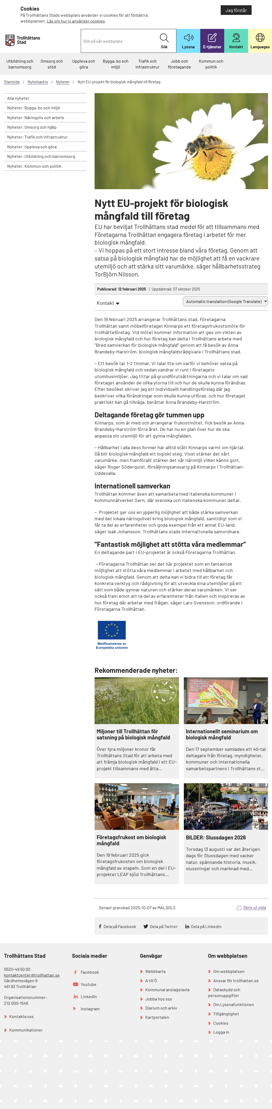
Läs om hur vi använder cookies (76, 20)
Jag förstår (236, 10)
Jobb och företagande (179, 63)
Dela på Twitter (164, 926)
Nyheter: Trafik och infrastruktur (37, 136)
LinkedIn (89, 996)
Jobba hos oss (158, 998)
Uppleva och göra (83, 63)
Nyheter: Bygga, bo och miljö (33, 107)
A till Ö (151, 980)
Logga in (221, 1031)
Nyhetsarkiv (38, 81)
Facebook (90, 971)
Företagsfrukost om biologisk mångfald (131, 840)
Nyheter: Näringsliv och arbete (35, 117)
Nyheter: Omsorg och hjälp (32, 126)
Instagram (90, 1008)
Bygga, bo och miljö (116, 63)
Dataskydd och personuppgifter (224, 992)
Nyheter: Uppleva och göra (32, 146)
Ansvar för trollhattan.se (236, 980)
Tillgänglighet (226, 1013)
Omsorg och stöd (52, 63)
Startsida (12, 81)
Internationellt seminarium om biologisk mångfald (222, 734)
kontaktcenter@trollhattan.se (32, 974)
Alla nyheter (18, 98)
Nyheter (63, 81)
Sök (164, 46)
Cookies (220, 1022)
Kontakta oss (21, 1016)
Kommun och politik (211, 63)
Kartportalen (157, 1017)
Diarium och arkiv (161, 1007)
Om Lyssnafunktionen (233, 1004)
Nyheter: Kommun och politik (34, 165)
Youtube (88, 984)
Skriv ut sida (254, 907)
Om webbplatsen (229, 971)
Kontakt (105, 303)
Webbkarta (155, 971)
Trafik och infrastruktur (147, 63)
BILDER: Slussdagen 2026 (216, 837)
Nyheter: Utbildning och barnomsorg (41, 156)
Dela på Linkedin (206, 926)
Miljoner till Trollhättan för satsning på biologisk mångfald (133, 734)
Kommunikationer (26, 1029)
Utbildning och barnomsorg (19, 63)
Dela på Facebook (120, 926)
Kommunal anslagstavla (167, 989)
